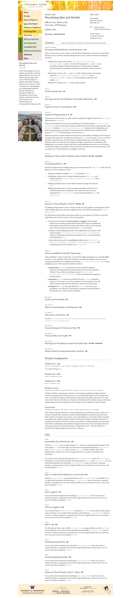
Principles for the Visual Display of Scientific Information (69, 99)
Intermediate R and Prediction (58, 442)
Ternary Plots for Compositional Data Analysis (65, 351)
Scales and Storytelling (55, 300)
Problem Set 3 (51, 381)
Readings (49, 34)
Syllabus (48, 30)
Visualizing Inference (54, 164)
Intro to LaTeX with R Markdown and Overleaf (65, 475)
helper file (54, 132)
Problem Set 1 (51, 364)
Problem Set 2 (51, 374)
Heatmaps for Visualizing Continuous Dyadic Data (66, 343)
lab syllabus (55, 445)
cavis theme (86, 511)
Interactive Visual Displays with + (63, 204)
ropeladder (106, 528)
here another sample (89, 478)
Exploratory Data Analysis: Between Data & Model (66, 156)
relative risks (85, 75)
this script (106, 118)
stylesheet (87, 279)
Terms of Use (90, 592)
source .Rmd (103, 458)
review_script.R (103, 447)
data (69, 64)
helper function (69, 193)
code (62, 64)
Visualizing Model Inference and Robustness (64, 50)
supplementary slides (84, 458)
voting (82, 528)
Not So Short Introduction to (93, 261)
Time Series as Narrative (55, 315)
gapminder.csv (99, 461)
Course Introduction (53, 91)
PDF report (79, 450)
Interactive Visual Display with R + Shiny (63, 572)
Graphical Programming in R (57, 115)
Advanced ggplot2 (53, 507)
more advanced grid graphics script (72, 128)
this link (59, 467)
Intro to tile (50, 525)
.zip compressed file (78, 463)
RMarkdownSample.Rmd (57, 450)
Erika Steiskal (92, 588)
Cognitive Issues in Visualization (59, 107)
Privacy (83, 592)
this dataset (60, 120)
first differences (74, 75)
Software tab (95, 167)
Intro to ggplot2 (52, 492)
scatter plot (75, 528)
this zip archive (81, 244)
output (57, 80)
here (51, 70)
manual (62, 268)
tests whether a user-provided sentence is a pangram (79, 233)
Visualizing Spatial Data (55, 542)
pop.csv (88, 461)
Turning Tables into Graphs (56, 336)
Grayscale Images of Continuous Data (61, 328)
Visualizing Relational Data (57, 557)
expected (60, 75)
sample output (55, 195)
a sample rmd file (57, 478)
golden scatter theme (66, 511)
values (66, 75)
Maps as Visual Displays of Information (62, 307)
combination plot (56, 78)
